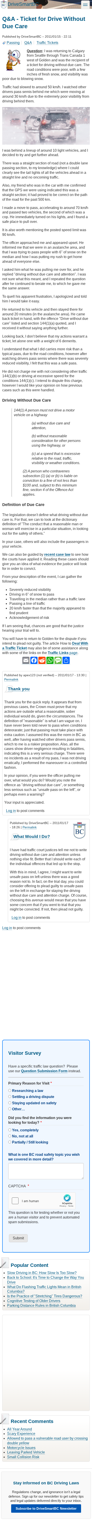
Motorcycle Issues (21, 1448)
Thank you (19, 689)
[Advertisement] (46, 981)
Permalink (11, 679)
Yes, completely (25, 1130)
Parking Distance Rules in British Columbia (41, 1305)
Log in (11, 811)
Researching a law (27, 1091)
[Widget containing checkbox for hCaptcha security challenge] (42, 1200)
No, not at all (22, 1136)
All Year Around (19, 1429)
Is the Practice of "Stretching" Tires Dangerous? (44, 1296)
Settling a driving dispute (33, 1097)
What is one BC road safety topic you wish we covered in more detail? (44, 1157)
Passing (13, 43)
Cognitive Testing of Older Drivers (33, 1301)
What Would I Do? (31, 836)
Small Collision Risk (23, 1457)
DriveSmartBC (23, 4)
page (62, 653)
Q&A (28, 43)
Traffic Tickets (47, 43)
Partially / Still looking (30, 1142)
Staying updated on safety (34, 1103)
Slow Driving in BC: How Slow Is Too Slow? (42, 1273)
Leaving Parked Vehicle (26, 1452)
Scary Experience (21, 1434)
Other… (18, 1109)
